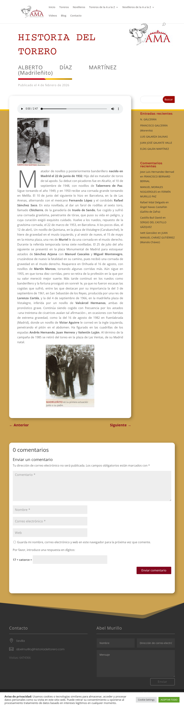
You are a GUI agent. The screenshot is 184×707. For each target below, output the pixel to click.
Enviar (162, 682)
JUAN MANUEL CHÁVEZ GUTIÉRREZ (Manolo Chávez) (157, 237)
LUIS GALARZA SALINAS (154, 136)
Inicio (52, 7)
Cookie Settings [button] (146, 699)
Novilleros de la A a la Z (136, 7)
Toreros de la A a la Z (102, 7)
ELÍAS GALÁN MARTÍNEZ (154, 148)
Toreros (64, 7)
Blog (63, 15)
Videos (53, 15)
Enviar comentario (153, 570)
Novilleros (79, 7)
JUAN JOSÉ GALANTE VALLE (156, 142)
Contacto (76, 15)
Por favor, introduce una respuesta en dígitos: (44, 550)
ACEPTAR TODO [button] (169, 699)
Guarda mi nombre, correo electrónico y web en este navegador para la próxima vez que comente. (84, 542)
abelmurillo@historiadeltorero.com (40, 649)
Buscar (169, 99)
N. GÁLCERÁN (148, 119)
